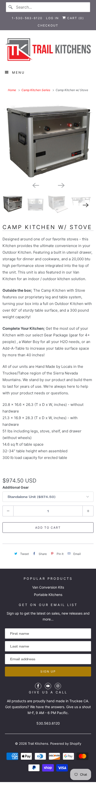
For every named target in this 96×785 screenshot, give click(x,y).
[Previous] (35, 184)
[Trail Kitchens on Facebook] (38, 686)
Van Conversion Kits (48, 587)
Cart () (75, 18)
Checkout (48, 25)
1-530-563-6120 (27, 18)
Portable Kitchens (48, 594)
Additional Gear (15, 487)
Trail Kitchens (38, 743)
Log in (52, 18)
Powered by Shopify (65, 743)
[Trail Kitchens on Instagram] (58, 686)
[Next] (60, 184)
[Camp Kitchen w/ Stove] (48, 139)
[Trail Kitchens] (48, 49)
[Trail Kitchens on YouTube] (48, 686)
